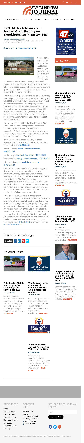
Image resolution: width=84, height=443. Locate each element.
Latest (20, 48)
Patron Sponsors (13, 20)
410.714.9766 (44, 158)
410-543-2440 (24, 222)
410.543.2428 (9, 165)
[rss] (71, 2)
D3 (55, 436)
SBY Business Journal (22, 436)
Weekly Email (28, 48)
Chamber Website (68, 20)
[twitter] (67, 2)
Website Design (47, 436)
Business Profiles (50, 20)
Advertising (34, 20)
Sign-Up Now (56, 417)
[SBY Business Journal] (40, 10)
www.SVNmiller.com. (13, 224)
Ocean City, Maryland (63, 436)
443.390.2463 (9, 151)
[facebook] (63, 2)
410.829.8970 (40, 155)
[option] (66, 41)
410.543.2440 (23, 145)
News (25, 20)
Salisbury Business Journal (14, 39)
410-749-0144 (30, 421)
